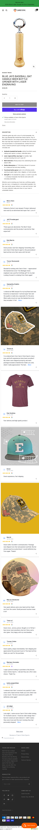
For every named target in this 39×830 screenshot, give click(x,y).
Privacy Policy (25, 754)
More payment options (19, 114)
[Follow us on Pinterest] (4, 799)
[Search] (6, 10)
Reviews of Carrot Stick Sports (19, 735)
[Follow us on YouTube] (8, 799)
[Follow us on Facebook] (4, 795)
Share (3, 125)
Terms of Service (26, 760)
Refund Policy (25, 757)
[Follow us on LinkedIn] (4, 804)
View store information (9, 122)
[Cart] (36, 10)
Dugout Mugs (7, 72)
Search (23, 750)
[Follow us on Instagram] (12, 795)
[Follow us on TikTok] (12, 799)
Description (6, 132)
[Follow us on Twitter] (8, 795)
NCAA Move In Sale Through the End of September (19, 4)
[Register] (29, 784)
